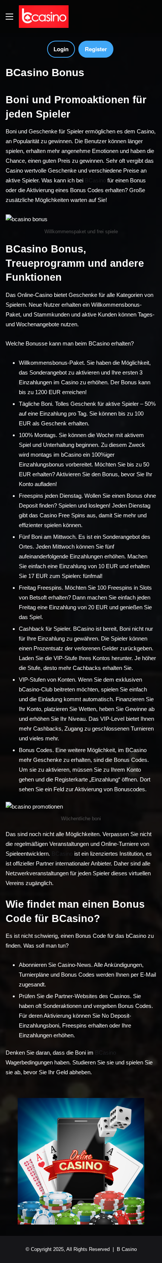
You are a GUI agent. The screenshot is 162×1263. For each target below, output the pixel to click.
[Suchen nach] (152, 19)
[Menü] (9, 19)
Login (61, 49)
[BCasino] (44, 16)
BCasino (95, 180)
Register (96, 49)
